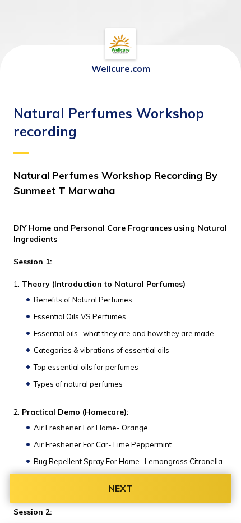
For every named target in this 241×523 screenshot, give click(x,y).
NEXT (120, 488)
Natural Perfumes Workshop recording (108, 122)
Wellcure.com (120, 68)
